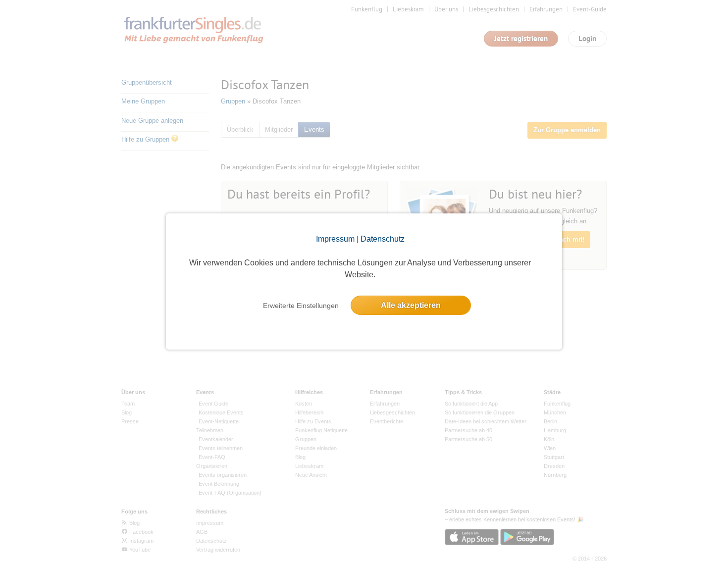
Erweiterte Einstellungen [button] (301, 305)
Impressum (335, 239)
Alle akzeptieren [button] (411, 305)
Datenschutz (383, 239)
